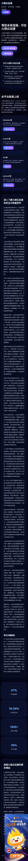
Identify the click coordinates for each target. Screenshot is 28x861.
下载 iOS (7, 166)
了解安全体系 (7, 53)
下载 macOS (8, 148)
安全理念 (18, 7)
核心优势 (3, 7)
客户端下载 (11, 7)
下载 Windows (9, 129)
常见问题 (3, 9)
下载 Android (9, 185)
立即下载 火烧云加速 (9, 48)
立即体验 (5, 12)
